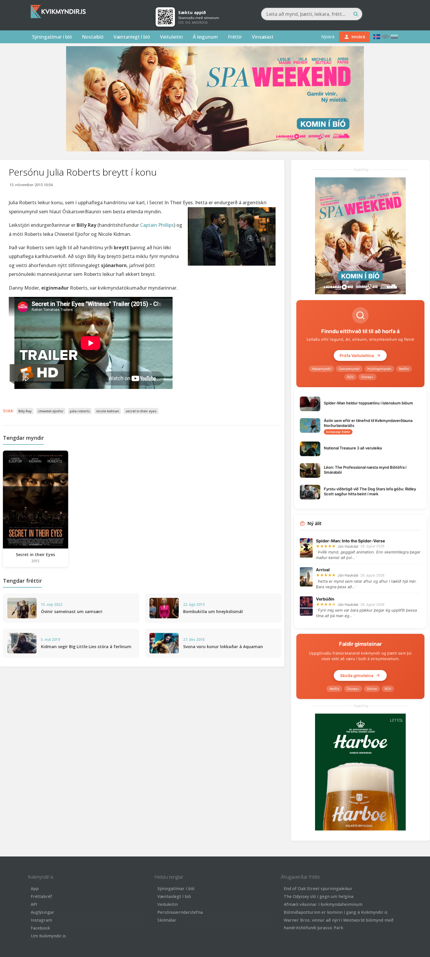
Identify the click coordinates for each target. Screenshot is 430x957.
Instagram (41, 920)
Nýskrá (327, 36)
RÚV (350, 377)
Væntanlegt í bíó (131, 37)
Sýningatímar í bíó (52, 37)
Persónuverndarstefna (180, 912)
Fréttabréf (41, 896)
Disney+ (367, 377)
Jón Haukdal (348, 546)
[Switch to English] (385, 36)
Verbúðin (325, 598)
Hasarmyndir (321, 369)
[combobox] (312, 14)
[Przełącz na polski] (394, 36)
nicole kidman (107, 411)
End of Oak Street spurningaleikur (318, 888)
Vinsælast (263, 37)
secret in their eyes (140, 411)
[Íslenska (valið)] (376, 36)
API (34, 904)
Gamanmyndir (349, 369)
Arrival (323, 569)
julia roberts (80, 411)
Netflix (404, 369)
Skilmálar (166, 920)
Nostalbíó (93, 37)
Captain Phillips (157, 225)
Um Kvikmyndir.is (48, 936)
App (35, 888)
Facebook (40, 928)
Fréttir (235, 37)
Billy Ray (25, 411)
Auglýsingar (42, 912)
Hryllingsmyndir (379, 369)
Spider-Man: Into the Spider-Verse (350, 540)
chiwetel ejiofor (50, 411)
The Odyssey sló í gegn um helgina (318, 896)
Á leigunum (205, 37)
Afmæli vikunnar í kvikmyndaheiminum (323, 904)
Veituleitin (171, 37)
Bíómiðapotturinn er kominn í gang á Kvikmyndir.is (336, 912)
